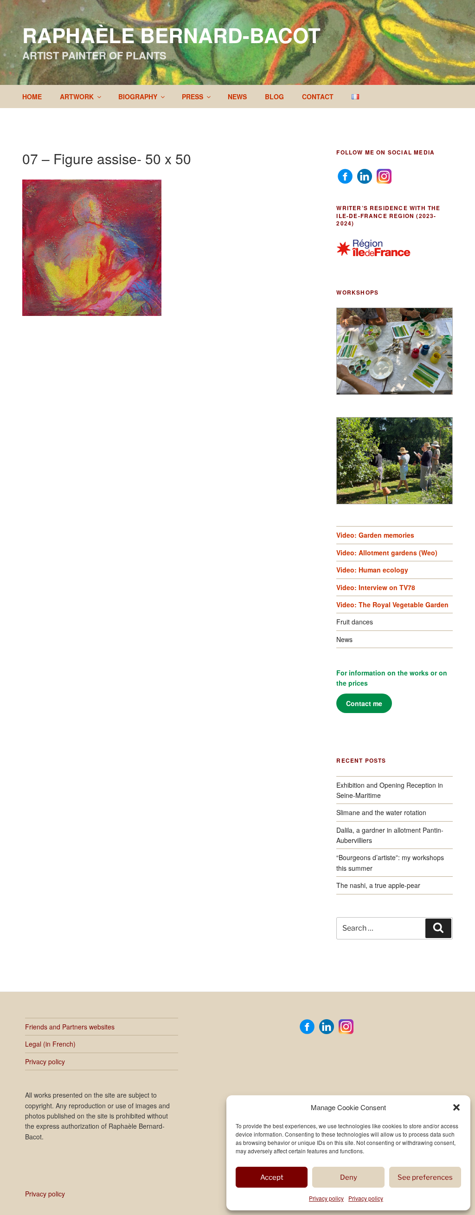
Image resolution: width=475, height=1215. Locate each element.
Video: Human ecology (372, 569)
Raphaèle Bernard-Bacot (171, 35)
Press (192, 96)
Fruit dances (354, 621)
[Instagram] (384, 175)
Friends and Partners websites (70, 1026)
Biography (137, 96)
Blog (274, 96)
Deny (348, 1177)
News (237, 96)
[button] (456, 1107)
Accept (271, 1177)
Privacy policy (326, 1198)
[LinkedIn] (364, 175)
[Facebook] (345, 175)
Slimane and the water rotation (381, 812)
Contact (318, 96)
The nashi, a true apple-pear (378, 885)
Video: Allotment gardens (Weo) (386, 552)
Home (32, 96)
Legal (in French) (50, 1043)
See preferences (425, 1177)
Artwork (77, 96)
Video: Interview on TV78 (375, 587)
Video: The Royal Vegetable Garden (392, 604)
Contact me (364, 703)
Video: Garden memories (375, 535)
